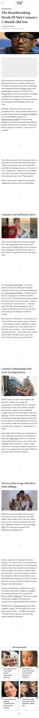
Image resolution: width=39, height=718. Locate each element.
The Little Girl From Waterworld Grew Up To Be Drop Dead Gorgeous (28, 673)
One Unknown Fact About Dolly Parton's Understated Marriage (10, 673)
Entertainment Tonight (10, 120)
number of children (29, 114)
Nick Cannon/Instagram (30, 236)
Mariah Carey (26, 89)
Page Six (5, 415)
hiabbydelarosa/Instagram (30, 509)
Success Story (7, 94)
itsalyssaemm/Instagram (30, 394)
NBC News (19, 247)
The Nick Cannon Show (14, 285)
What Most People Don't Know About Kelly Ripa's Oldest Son (28, 702)
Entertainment (7, 9)
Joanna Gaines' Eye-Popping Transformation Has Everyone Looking (10, 703)
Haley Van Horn (9, 26)
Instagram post (20, 606)
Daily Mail (14, 439)
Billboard (18, 596)
